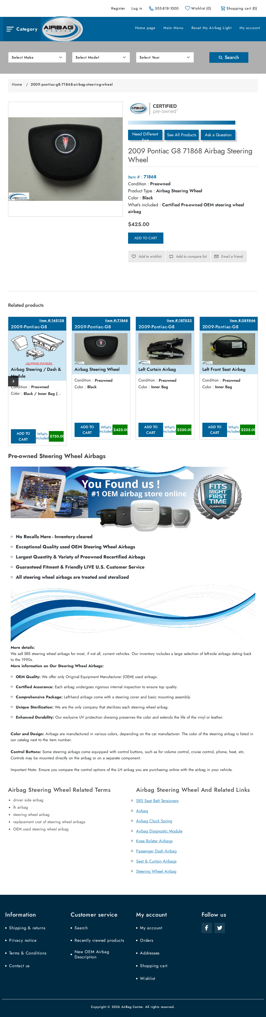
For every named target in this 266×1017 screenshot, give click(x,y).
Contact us (19, 965)
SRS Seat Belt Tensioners (157, 801)
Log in (136, 8)
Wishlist (147, 978)
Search (231, 57)
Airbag (142, 811)
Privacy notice (22, 940)
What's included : (144, 205)
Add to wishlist (150, 256)
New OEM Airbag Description (92, 954)
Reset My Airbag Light (211, 27)
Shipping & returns (27, 928)
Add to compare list (191, 256)
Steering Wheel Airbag (156, 871)
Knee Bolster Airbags (154, 841)
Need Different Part (145, 135)
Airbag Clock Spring (154, 821)
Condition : (138, 184)
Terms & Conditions (27, 953)
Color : (134, 198)
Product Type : (141, 191)
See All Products (181, 135)
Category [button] (26, 29)
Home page (145, 27)
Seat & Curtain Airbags (156, 861)
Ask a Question (218, 135)
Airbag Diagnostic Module (159, 831)
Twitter (220, 928)
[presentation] (13, 381)
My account (250, 27)
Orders (146, 940)
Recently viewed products (99, 940)
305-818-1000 (167, 8)
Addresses (149, 953)
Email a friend (232, 256)
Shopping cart (153, 965)
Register (118, 8)
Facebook (207, 928)
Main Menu (173, 27)
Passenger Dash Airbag (156, 851)
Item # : (135, 177)
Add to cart (145, 238)
